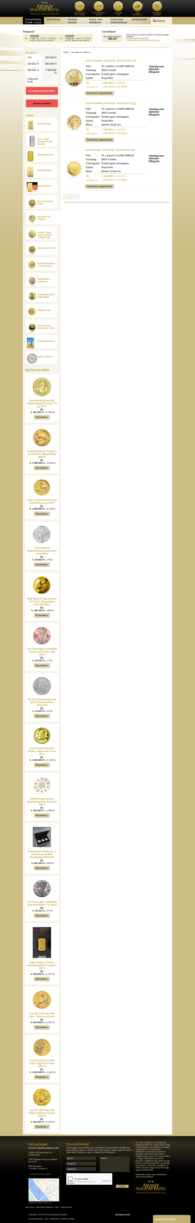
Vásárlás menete (72, 21)
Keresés (160, 20)
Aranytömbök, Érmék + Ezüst (33, 21)
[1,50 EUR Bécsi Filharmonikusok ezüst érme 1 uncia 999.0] (42, 542)
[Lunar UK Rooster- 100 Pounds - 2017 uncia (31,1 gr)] (74, 86)
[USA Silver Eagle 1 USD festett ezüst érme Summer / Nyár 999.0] (42, 643)
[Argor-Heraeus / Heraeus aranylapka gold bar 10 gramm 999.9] (42, 957)
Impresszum (29, 1207)
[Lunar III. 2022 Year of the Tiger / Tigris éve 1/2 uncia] (42, 1008)
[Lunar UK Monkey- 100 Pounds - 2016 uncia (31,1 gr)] (74, 130)
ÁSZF (57, 1207)
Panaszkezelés (66, 1207)
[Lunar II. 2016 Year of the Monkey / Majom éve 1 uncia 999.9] (42, 743)
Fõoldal (66, 52)
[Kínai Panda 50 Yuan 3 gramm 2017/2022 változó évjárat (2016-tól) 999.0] (42, 593)
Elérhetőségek (38, 1144)
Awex (46, 1219)
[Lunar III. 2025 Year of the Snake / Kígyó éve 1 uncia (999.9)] (42, 1055)
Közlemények (139, 19)
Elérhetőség (53, 19)
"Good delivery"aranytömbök (79, 14)
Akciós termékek (42, 103)
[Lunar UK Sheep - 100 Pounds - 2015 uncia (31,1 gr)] (74, 177)
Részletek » (41, 417)
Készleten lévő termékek (42, 91)
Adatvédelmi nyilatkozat (44, 1207)
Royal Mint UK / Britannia (80, 52)
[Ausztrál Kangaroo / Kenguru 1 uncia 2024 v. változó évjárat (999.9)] (42, 446)
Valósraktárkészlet (138, 14)
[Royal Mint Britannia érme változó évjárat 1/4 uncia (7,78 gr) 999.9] (42, 395)
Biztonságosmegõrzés (157, 14)
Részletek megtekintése (99, 93)
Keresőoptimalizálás (35, 1219)
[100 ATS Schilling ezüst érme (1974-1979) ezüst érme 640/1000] (42, 694)
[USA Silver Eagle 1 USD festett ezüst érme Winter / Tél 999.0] (42, 896)
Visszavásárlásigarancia (99, 14)
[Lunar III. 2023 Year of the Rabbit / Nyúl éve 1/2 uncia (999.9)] (42, 1105)
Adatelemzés (55, 1219)
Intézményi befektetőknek (118, 21)
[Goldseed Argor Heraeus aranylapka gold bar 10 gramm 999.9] (42, 793)
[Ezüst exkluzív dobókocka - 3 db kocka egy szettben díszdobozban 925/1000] (42, 846)
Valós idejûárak (118, 14)
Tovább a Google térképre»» (40, 1203)
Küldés (122, 1186)
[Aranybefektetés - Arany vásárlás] (44, 16)
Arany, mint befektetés (95, 21)
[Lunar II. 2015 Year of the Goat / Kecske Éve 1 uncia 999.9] (42, 494)
